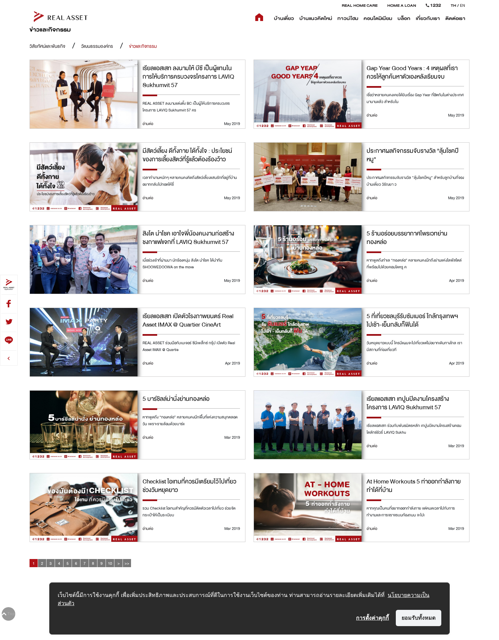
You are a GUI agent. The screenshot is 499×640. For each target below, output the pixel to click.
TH (453, 5)
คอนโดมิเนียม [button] (378, 18)
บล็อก (404, 18)
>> (127, 563)
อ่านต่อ (148, 123)
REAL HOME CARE (359, 5)
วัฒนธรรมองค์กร (97, 46)
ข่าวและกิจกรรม (143, 46)
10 (110, 563)
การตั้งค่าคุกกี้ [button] (372, 617)
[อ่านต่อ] (83, 94)
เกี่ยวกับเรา (428, 18)
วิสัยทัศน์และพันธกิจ (47, 46)
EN (462, 5)
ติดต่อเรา (455, 18)
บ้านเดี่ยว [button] (284, 18)
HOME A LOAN (401, 5)
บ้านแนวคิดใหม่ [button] (315, 18)
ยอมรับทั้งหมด (419, 617)
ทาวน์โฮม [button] (347, 18)
